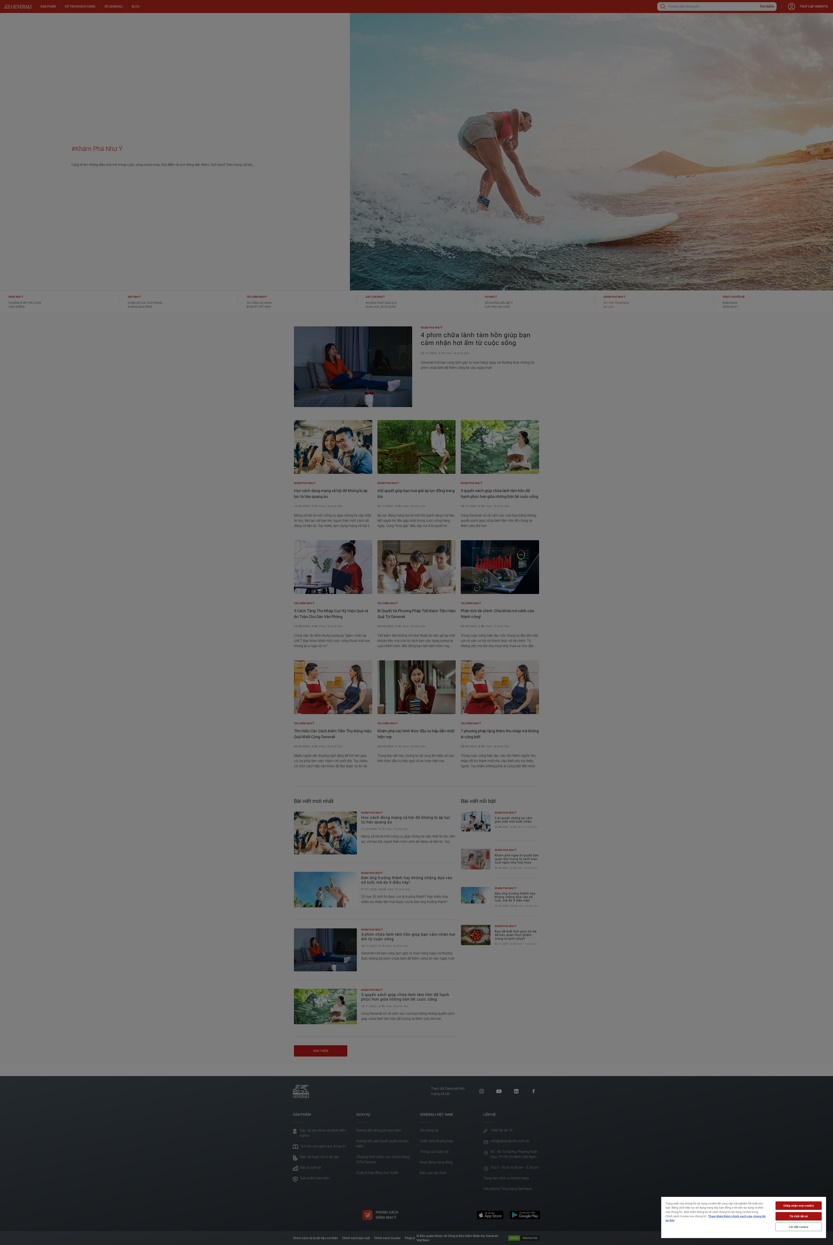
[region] (743, 1217)
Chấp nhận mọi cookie (798, 1205)
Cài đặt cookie (798, 1227)
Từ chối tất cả (799, 1216)
